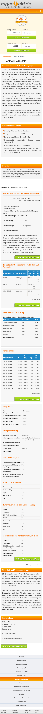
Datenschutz (3, 711)
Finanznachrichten (21, 705)
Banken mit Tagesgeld (21, 679)
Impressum (28, 711)
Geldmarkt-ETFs (21, 675)
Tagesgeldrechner (21, 660)
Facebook (37, 711)
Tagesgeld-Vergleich (21, 664)
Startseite (21, 656)
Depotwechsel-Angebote (21, 686)
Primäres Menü (40, 11)
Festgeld (21, 683)
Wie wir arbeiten (15, 711)
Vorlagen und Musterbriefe (21, 698)
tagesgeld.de (7, 56)
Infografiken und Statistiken (21, 690)
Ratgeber (21, 694)
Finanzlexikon (22, 701)
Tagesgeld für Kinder (22, 671)
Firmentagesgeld (21, 668)
